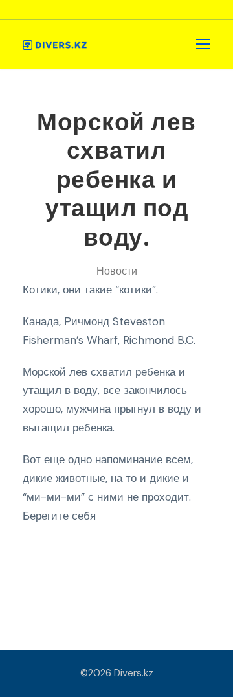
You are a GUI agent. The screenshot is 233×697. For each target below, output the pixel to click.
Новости (116, 271)
